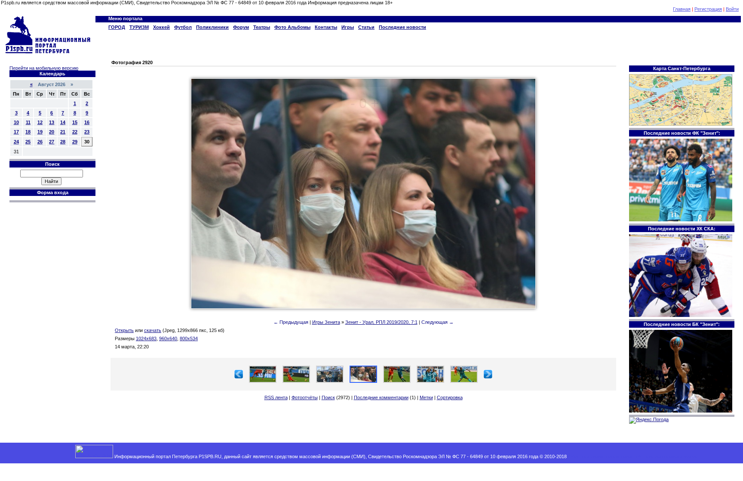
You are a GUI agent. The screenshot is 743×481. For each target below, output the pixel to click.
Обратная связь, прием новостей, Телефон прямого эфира (633, 456)
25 (28, 141)
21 (62, 131)
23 (86, 131)
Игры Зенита (326, 322)
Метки (426, 397)
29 (74, 141)
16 (86, 122)
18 (28, 131)
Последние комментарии (381, 397)
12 (40, 122)
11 (28, 122)
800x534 (189, 338)
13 (51, 122)
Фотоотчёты (305, 397)
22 (74, 131)
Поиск (328, 397)
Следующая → (437, 322)
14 (62, 122)
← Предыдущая (290, 322)
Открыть (124, 330)
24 (16, 141)
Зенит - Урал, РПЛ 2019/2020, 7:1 (381, 322)
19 (40, 131)
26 (40, 141)
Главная (682, 9)
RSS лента (276, 397)
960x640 (168, 338)
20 (51, 131)
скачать (152, 330)
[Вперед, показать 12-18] (488, 376)
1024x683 (146, 338)
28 (62, 141)
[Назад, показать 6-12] (238, 376)
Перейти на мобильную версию (43, 68)
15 (74, 122)
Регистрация (708, 9)
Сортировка (450, 397)
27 (51, 141)
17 (16, 131)
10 (16, 122)
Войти (732, 9)
